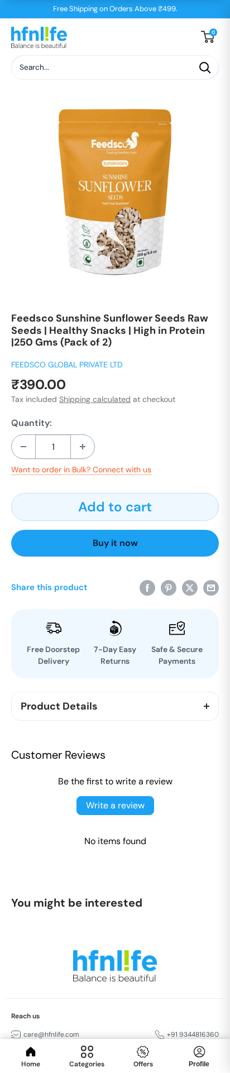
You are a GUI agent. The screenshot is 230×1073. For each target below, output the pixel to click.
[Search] (205, 67)
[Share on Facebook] (147, 587)
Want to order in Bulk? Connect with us (81, 469)
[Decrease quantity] (23, 446)
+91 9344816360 (193, 1034)
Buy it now (115, 543)
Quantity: (31, 423)
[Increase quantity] (82, 446)
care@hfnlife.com (51, 1034)
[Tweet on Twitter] (190, 587)
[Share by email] (211, 587)
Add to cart (115, 506)
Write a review (115, 805)
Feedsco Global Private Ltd (67, 365)
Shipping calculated (95, 399)
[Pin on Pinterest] (168, 587)
